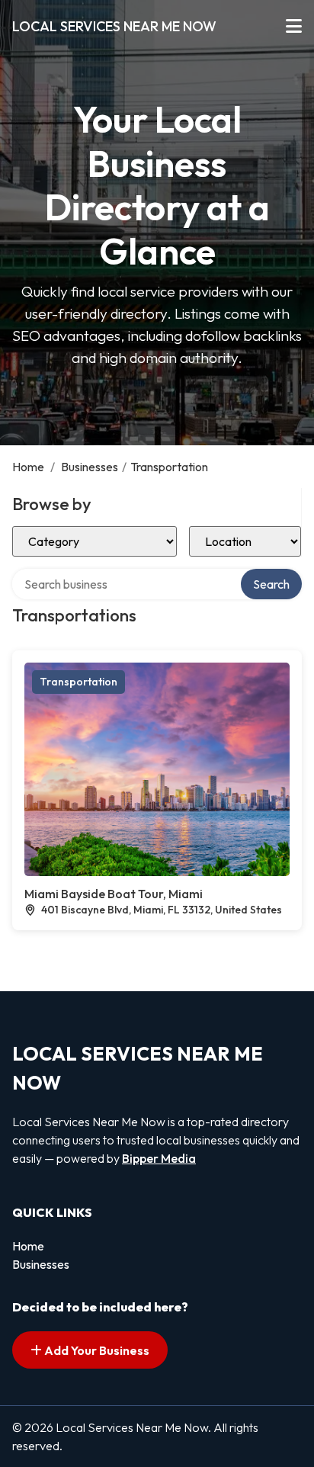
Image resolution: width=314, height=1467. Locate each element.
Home (28, 466)
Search (271, 584)
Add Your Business (95, 1350)
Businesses (89, 466)
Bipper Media (159, 1158)
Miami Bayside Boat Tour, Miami (113, 893)
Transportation (78, 682)
